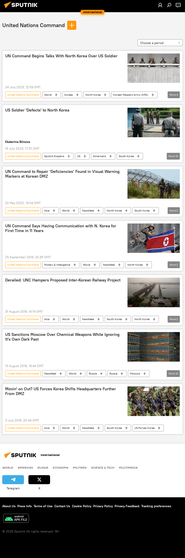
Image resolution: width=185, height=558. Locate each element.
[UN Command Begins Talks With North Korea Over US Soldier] (153, 68)
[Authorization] (160, 4)
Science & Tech (102, 467)
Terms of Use (43, 506)
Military (80, 467)
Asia (46, 210)
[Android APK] (16, 519)
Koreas (68, 94)
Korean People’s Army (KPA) (130, 94)
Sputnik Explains (54, 156)
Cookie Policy (81, 506)
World (48, 94)
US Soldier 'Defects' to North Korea (37, 110)
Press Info (24, 506)
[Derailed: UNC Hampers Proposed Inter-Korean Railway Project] (153, 292)
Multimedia (128, 467)
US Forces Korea (144, 428)
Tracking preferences (156, 506)
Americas (25, 467)
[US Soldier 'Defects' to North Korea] (153, 122)
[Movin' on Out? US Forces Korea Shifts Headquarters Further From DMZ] (153, 401)
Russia (93, 373)
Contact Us (62, 506)
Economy (60, 467)
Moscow (135, 373)
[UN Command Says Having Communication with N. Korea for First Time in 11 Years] (153, 238)
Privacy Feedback (127, 506)
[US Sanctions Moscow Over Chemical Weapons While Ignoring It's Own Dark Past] (153, 347)
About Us (9, 506)
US (78, 156)
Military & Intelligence (57, 264)
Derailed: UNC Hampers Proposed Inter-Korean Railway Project (62, 280)
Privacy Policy (103, 506)
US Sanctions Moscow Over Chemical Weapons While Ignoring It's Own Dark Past (62, 337)
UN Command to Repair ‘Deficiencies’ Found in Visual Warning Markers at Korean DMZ (62, 174)
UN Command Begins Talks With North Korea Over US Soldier (61, 55)
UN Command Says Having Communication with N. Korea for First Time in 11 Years (60, 228)
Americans (99, 156)
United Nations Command (33, 25)
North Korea (93, 94)
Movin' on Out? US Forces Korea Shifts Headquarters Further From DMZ (60, 391)
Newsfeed (88, 210)
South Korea (126, 156)
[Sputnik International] (22, 9)
